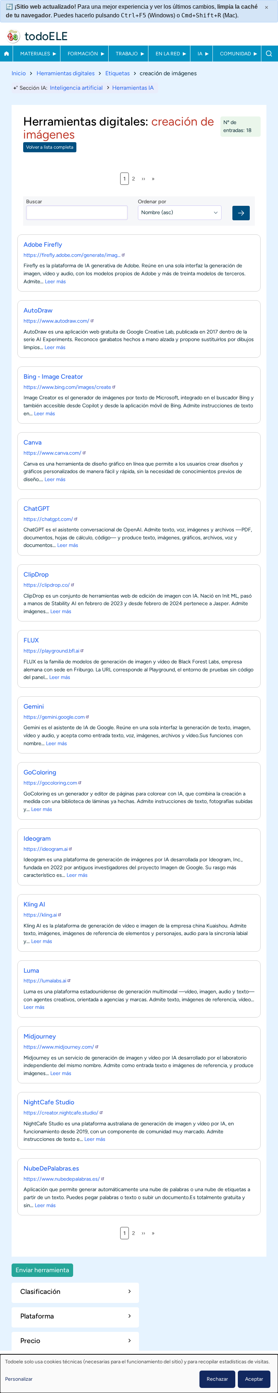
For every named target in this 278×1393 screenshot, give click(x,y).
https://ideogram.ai (46, 849)
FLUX (31, 640)
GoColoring (40, 772)
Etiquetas (117, 73)
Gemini (34, 706)
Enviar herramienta (42, 1270)
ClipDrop (36, 574)
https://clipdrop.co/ (47, 585)
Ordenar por (152, 201)
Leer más (55, 281)
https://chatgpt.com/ (48, 519)
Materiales (35, 53)
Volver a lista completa (49, 147)
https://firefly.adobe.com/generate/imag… (72, 255)
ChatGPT (37, 508)
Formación (83, 53)
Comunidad (235, 53)
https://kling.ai (40, 915)
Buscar (268, 53)
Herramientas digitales (65, 73)
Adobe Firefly (43, 244)
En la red (168, 53)
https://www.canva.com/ (52, 453)
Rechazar (217, 1379)
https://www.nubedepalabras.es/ (62, 1179)
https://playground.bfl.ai (51, 650)
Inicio (6, 53)
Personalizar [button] (19, 1379)
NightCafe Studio (49, 1102)
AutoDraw (38, 310)
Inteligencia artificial (76, 87)
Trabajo (127, 53)
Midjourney (40, 1036)
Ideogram (37, 838)
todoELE (46, 36)
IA (200, 53)
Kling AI (34, 904)
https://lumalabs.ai (45, 980)
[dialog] (139, 1373)
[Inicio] (13, 36)
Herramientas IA (133, 87)
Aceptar (254, 1379)
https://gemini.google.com (54, 717)
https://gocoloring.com (50, 783)
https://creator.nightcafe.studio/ (61, 1112)
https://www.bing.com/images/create (67, 387)
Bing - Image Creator (53, 376)
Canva (33, 442)
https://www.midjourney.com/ (59, 1047)
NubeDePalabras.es (51, 1168)
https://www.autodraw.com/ (56, 321)
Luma (31, 970)
